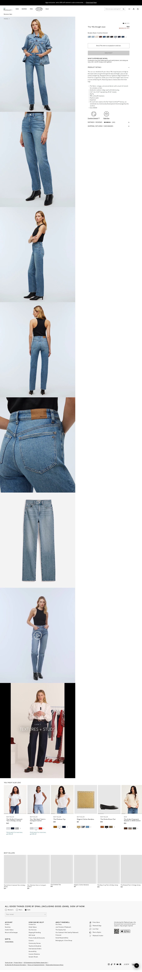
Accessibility (32, 951)
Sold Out (108, 53)
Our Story (59, 924)
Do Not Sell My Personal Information (15, 965)
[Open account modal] (133, 9)
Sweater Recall (33, 957)
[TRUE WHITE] (59, 827)
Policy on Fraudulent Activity (36, 965)
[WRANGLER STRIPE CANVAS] (83, 827)
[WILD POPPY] (40, 828)
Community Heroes (35, 943)
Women (24, 9)
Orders (7, 924)
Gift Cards (32, 935)
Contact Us (32, 924)
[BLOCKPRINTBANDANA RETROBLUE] (87, 827)
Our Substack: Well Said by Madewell (67, 932)
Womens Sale (8, 14)
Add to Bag (86, 831)
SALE (47, 9)
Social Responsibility (62, 938)
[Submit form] (45, 914)
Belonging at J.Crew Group (64, 940)
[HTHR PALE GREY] (8, 828)
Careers (31, 940)
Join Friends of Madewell (63, 927)
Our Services (32, 930)
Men (31, 9)
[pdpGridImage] (37, 64)
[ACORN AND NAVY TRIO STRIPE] (130, 828)
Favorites (7, 927)
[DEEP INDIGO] (12, 828)
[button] (7, 19)
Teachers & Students (35, 946)
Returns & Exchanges (11, 932)
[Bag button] (137, 9)
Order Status (33, 927)
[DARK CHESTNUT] (125, 828)
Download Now (91, 2)
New (17, 9)
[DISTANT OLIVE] (111, 827)
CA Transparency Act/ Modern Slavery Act (35, 962)
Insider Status (9, 930)
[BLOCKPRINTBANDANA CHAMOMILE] (78, 827)
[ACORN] (55, 827)
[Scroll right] (126, 37)
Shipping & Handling (35, 932)
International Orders (35, 948)
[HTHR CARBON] (134, 828)
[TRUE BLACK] (106, 827)
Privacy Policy (18, 962)
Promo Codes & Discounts (37, 938)
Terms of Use (8, 962)
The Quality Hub (61, 930)
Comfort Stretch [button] (93, 118)
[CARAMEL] (102, 827)
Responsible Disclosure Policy (54, 965)
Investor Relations (34, 954)
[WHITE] (17, 828)
